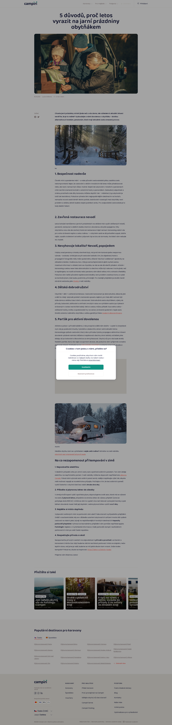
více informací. (94, 360)
